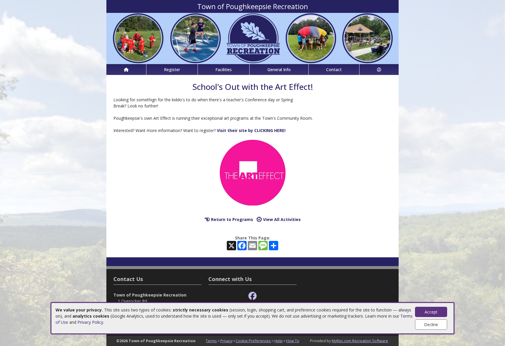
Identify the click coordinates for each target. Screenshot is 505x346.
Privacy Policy (90, 322)
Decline (431, 324)
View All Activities (281, 219)
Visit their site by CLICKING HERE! (251, 130)
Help (278, 340)
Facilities (223, 69)
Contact (334, 69)
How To (292, 340)
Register (172, 69)
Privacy (226, 340)
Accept (431, 312)
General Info (279, 69)
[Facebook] (252, 296)
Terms (211, 340)
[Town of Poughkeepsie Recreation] (252, 38)
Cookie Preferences (253, 340)
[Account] (379, 69)
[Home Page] (126, 69)
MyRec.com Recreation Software (360, 340)
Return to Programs (231, 219)
